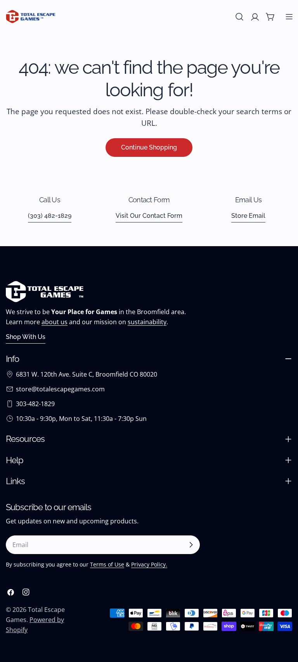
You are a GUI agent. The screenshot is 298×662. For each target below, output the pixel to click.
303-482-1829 (35, 404)
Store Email (248, 215)
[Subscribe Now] (191, 545)
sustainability (147, 322)
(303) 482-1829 (49, 215)
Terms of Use (107, 564)
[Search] (239, 16)
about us (55, 322)
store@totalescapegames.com (60, 389)
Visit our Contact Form (149, 215)
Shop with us (25, 337)
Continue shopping (149, 147)
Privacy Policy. (149, 564)
